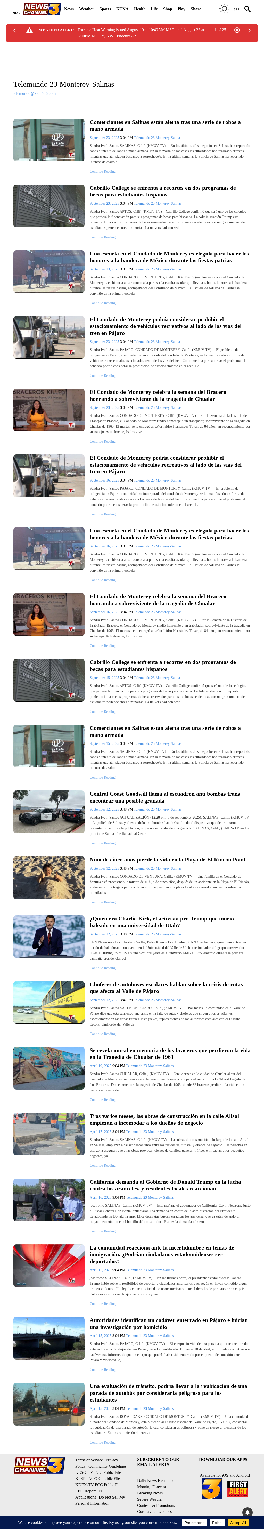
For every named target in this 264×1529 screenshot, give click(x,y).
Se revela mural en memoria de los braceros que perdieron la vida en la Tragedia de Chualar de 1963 (170, 1053)
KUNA (122, 9)
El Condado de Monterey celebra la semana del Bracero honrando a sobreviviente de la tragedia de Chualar (158, 395)
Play (181, 9)
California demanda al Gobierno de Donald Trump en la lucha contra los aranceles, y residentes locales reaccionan (165, 1185)
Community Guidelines (107, 1466)
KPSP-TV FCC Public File (97, 1478)
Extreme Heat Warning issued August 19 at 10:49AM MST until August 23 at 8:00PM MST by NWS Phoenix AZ (141, 33)
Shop (167, 9)
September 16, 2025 (105, 480)
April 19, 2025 (101, 1066)
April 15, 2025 (101, 1270)
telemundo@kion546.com (34, 93)
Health (140, 9)
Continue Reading (103, 171)
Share (196, 9)
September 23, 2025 (105, 138)
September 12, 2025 (105, 809)
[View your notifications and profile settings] (247, 1512)
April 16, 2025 (101, 1197)
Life (154, 9)
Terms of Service (89, 1460)
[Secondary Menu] (20, 9)
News (69, 9)
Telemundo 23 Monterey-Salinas (157, 138)
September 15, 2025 (105, 678)
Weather (86, 9)
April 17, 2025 (101, 1132)
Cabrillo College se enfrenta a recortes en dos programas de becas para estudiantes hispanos (163, 191)
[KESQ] (42, 9)
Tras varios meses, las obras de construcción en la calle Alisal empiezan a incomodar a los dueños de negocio (164, 1119)
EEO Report (85, 1491)
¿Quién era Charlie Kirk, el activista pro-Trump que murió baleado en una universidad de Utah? (162, 922)
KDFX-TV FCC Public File (98, 1485)
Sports (105, 9)
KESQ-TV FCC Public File (98, 1472)
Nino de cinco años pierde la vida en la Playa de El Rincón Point (167, 859)
